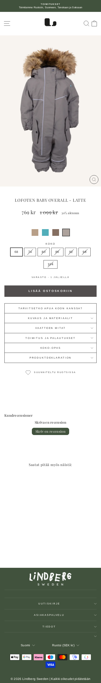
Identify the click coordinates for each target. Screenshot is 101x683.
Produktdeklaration (51, 357)
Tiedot (49, 626)
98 (84, 252)
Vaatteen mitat (50, 328)
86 (57, 252)
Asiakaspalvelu (49, 615)
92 (71, 252)
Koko (50, 243)
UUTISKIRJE (49, 603)
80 (44, 252)
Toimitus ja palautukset (50, 338)
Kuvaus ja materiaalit (50, 318)
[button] (35, 232)
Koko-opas (50, 347)
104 (50, 264)
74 (30, 252)
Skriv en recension (50, 431)
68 (16, 252)
